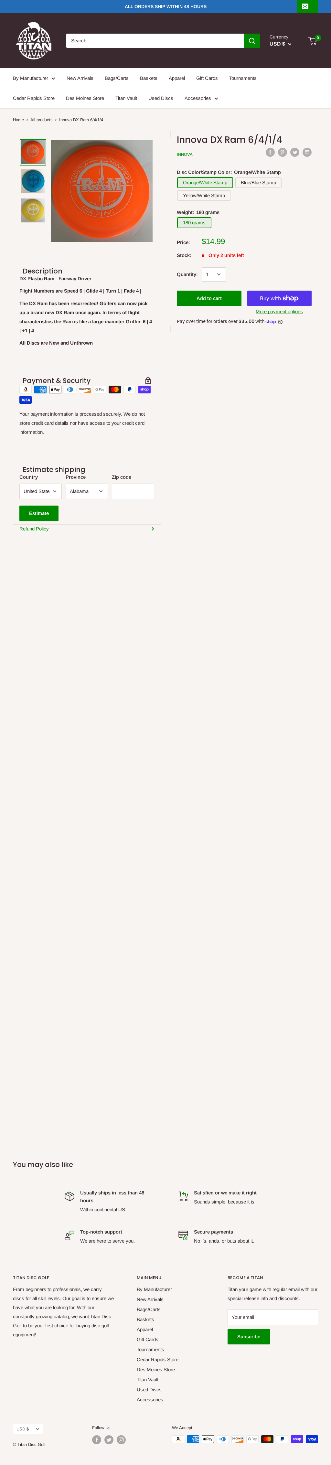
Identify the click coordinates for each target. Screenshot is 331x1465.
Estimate (39, 513)
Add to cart (209, 298)
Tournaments (243, 78)
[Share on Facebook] (270, 152)
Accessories (198, 98)
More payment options (279, 311)
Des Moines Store (85, 98)
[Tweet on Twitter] (294, 152)
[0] (313, 41)
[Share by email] (307, 152)
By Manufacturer (30, 78)
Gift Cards (207, 78)
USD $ (22, 1429)
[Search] (252, 41)
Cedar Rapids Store (34, 98)
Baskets (148, 78)
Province (76, 477)
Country (28, 477)
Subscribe (248, 1336)
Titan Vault (126, 98)
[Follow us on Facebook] (96, 1439)
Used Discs (160, 98)
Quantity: (187, 274)
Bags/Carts (117, 78)
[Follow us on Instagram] (121, 1439)
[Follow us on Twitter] (108, 1439)
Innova (185, 154)
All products (41, 119)
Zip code (121, 477)
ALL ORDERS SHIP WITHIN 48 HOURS (166, 6)
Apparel (177, 78)
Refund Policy (34, 528)
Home (18, 119)
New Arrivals (80, 78)
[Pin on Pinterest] (282, 152)
